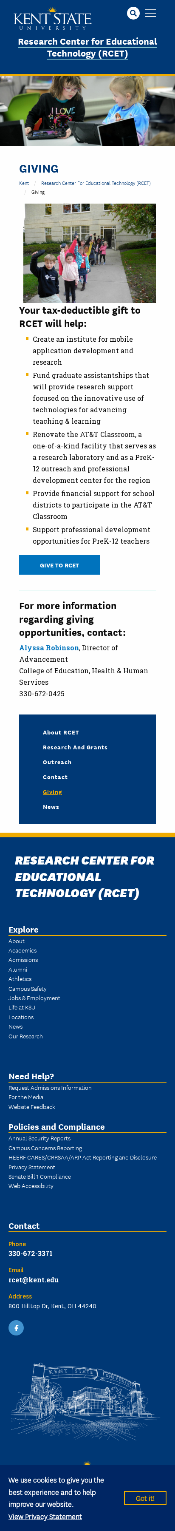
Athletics (19, 978)
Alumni (17, 969)
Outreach (57, 762)
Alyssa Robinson (49, 647)
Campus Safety (27, 988)
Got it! (145, 1497)
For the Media (25, 1096)
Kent (24, 183)
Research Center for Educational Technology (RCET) (87, 47)
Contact (55, 776)
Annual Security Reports (39, 1138)
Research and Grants (75, 747)
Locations (21, 1016)
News (51, 806)
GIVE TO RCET (59, 565)
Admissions (23, 959)
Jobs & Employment (34, 997)
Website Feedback (31, 1106)
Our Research (25, 1036)
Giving (52, 791)
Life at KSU (21, 1007)
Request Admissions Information (50, 1087)
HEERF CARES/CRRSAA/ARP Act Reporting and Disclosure (82, 1157)
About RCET (61, 732)
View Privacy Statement (45, 1516)
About (16, 940)
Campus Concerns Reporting (45, 1147)
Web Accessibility (31, 1185)
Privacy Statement (31, 1166)
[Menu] (150, 14)
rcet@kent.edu (33, 1279)
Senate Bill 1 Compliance (39, 1176)
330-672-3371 (30, 1253)
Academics (22, 950)
